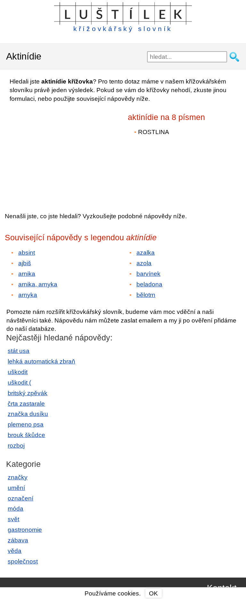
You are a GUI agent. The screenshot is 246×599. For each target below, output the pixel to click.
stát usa (18, 350)
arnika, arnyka (37, 284)
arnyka (27, 295)
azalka (145, 252)
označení (20, 498)
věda (14, 550)
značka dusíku (28, 414)
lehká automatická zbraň (41, 361)
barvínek (148, 273)
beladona (149, 284)
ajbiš (24, 263)
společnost (23, 561)
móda (15, 508)
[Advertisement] (61, 153)
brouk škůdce (26, 435)
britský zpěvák (27, 393)
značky (18, 477)
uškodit (18, 372)
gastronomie (25, 529)
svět (13, 519)
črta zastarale (26, 403)
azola (144, 263)
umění (16, 487)
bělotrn (145, 295)
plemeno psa (26, 424)
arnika (26, 273)
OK (153, 593)
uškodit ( (19, 382)
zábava (18, 540)
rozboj (16, 445)
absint (26, 252)
